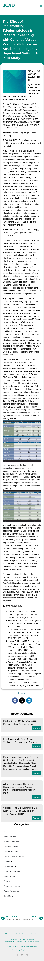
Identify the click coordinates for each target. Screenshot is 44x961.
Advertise (22, 939)
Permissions (30, 939)
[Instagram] (27, 955)
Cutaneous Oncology (11, 847)
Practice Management (11, 891)
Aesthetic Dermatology (12, 842)
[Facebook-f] (17, 955)
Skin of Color (8, 896)
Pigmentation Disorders (12, 886)
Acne (5, 832)
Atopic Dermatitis (10, 837)
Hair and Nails (9, 866)
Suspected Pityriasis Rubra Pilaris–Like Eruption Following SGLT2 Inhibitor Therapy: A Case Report (20, 811)
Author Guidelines (10, 941)
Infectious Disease (10, 876)
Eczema (7, 861)
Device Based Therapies (12, 856)
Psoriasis (7, 881)
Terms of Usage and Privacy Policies (28, 941)
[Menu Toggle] (41, 6)
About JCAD (13, 939)
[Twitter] (22, 955)
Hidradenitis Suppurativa (12, 871)
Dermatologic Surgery (11, 851)
